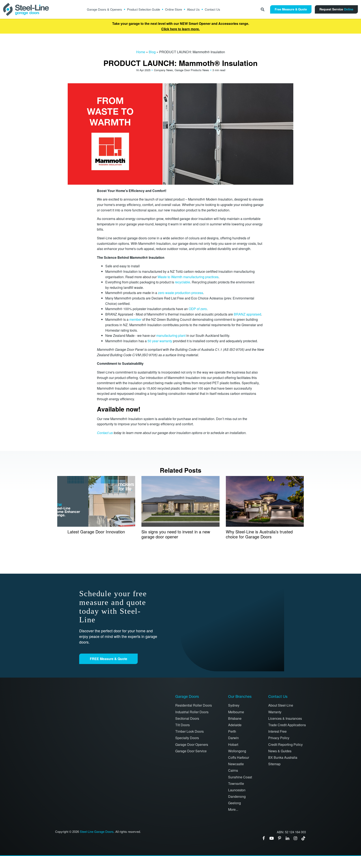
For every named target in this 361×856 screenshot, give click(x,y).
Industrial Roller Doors (191, 712)
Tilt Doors (182, 725)
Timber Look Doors (189, 731)
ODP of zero (197, 308)
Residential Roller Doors (193, 705)
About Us (193, 9)
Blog (152, 51)
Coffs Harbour (238, 757)
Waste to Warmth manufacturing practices (188, 276)
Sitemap (274, 764)
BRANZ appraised (247, 314)
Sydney (233, 705)
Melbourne (236, 712)
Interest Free (277, 731)
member (135, 319)
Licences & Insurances (285, 718)
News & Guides (279, 751)
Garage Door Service (191, 751)
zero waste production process (180, 292)
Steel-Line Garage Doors (97, 831)
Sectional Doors (187, 718)
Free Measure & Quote (291, 9)
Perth (232, 731)
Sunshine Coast (240, 777)
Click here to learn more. (180, 29)
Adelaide (235, 725)
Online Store (173, 9)
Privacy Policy (278, 738)
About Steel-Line (280, 705)
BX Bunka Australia (282, 757)
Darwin (233, 738)
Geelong (234, 803)
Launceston (236, 790)
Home (140, 51)
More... (233, 809)
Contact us (105, 432)
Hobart (233, 744)
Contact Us (212, 9)
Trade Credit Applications (287, 725)
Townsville (236, 783)
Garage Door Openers (191, 744)
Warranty (274, 712)
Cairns (233, 770)
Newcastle (236, 764)
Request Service (336, 9)
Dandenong (237, 796)
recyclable (182, 282)
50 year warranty (159, 340)
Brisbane (235, 718)
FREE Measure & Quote (108, 658)
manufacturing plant (170, 335)
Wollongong (237, 751)
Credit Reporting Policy (285, 744)
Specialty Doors (187, 738)
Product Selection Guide (143, 9)
